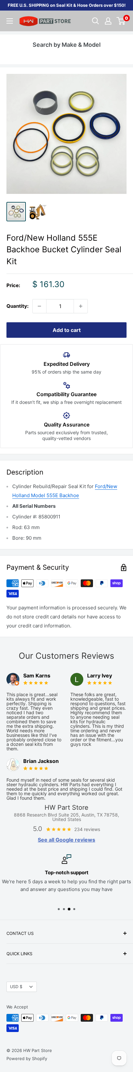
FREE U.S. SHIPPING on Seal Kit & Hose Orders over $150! (67, 5)
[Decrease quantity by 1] (39, 306)
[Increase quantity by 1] (80, 306)
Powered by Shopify (26, 1058)
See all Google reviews (66, 840)
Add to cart (67, 330)
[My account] (108, 21)
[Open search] (95, 21)
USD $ (16, 986)
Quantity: (17, 306)
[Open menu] (9, 21)
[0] (121, 21)
